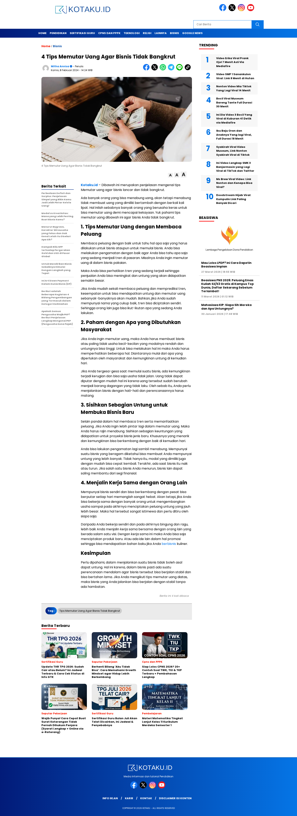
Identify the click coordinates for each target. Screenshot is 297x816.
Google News (192, 33)
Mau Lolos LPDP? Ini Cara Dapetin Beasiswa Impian (226, 264)
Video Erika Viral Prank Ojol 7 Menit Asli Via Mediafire (232, 62)
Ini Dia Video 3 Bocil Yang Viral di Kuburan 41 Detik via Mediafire (234, 118)
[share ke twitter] (155, 69)
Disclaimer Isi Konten (175, 798)
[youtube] (251, 10)
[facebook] (223, 10)
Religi (147, 33)
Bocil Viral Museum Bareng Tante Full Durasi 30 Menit (234, 102)
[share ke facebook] (147, 69)
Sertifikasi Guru (82, 33)
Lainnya (161, 33)
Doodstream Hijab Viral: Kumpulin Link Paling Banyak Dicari (233, 199)
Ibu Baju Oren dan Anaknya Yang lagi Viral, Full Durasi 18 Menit (234, 135)
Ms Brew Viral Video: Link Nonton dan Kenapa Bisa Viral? (234, 183)
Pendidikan (58, 33)
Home (42, 33)
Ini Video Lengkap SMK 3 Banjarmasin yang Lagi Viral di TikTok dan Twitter (235, 167)
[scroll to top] (285, 810)
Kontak (146, 798)
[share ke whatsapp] (164, 69)
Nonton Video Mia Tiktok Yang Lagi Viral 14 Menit (233, 88)
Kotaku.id (89, 185)
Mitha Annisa (60, 66)
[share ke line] (180, 69)
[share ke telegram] (172, 69)
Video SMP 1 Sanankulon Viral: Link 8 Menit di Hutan (235, 76)
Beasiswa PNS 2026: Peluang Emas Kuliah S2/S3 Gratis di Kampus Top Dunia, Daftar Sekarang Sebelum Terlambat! (227, 285)
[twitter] (233, 10)
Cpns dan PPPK (109, 33)
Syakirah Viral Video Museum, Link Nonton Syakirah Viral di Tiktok (233, 151)
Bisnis (174, 33)
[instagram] (242, 10)
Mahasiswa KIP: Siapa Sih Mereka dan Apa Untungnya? (226, 307)
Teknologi (132, 33)
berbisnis (169, 543)
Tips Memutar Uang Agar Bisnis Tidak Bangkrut (89, 611)
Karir (129, 798)
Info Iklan (110, 798)
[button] (170, 175)
